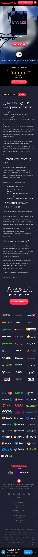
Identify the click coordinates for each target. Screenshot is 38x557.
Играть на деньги (19, 82)
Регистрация (19, 301)
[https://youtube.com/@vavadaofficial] (8, 493)
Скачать (19, 523)
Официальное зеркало (18, 515)
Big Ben (21, 95)
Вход (25, 2)
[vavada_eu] (24, 493)
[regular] (18, 73)
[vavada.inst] (13, 493)
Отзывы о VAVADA (19, 510)
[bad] (12, 73)
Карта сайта (19, 518)
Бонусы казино (19, 502)
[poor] (15, 73)
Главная (6, 95)
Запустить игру (19, 44)
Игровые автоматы (18, 500)
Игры (14, 95)
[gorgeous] (25, 73)
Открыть (28, 552)
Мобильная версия (19, 505)
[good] (22, 73)
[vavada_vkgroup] (18, 493)
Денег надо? (19, 507)
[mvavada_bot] (29, 493)
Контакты (19, 512)
